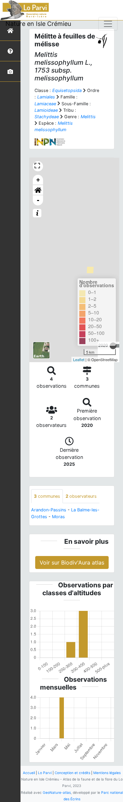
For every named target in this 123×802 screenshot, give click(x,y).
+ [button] (38, 179)
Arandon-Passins (48, 509)
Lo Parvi (45, 773)
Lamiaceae (45, 103)
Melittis (88, 116)
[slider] (113, 345)
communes (47, 496)
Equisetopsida (67, 90)
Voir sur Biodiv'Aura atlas (72, 562)
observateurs (81, 496)
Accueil (29, 773)
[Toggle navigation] (108, 24)
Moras (58, 516)
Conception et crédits (72, 773)
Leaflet (78, 359)
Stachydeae (47, 116)
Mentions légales (107, 773)
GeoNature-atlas (57, 792)
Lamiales (46, 96)
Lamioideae (46, 110)
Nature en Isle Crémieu (38, 23)
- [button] (38, 200)
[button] (38, 190)
